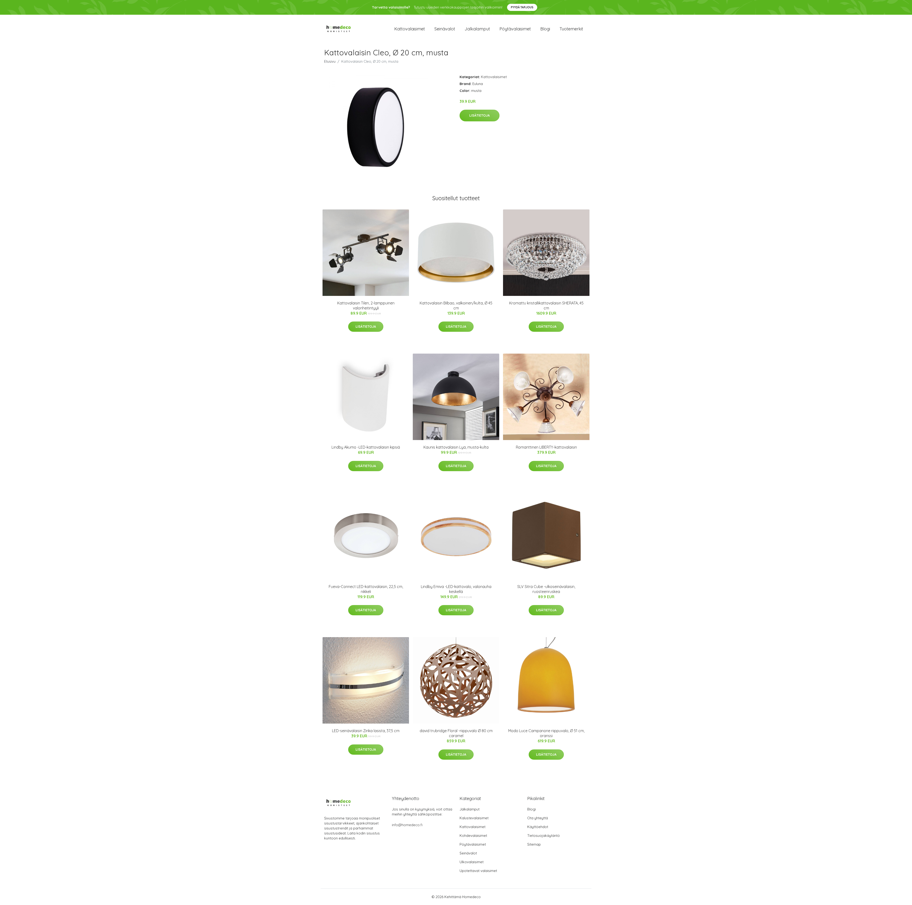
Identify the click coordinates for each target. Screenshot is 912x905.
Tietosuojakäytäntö (543, 835)
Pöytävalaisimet (515, 29)
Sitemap (534, 844)
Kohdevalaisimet (473, 835)
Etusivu (330, 61)
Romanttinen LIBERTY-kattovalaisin (546, 447)
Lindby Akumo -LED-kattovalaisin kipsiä (366, 447)
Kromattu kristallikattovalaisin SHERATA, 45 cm (546, 305)
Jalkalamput (477, 29)
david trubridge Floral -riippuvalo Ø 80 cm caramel (456, 733)
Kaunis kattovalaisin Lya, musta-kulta (456, 447)
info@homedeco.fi (407, 825)
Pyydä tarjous (522, 7)
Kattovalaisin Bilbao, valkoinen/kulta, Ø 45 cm (456, 305)
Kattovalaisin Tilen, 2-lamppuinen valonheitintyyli (365, 305)
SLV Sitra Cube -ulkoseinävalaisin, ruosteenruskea (546, 589)
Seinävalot (444, 29)
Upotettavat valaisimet (478, 870)
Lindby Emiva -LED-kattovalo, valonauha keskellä (456, 589)
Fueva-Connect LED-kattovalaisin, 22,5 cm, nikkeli (366, 589)
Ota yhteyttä (537, 818)
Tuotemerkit (571, 29)
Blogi (545, 29)
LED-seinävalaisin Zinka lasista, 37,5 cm (365, 730)
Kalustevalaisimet (474, 818)
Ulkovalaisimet (472, 862)
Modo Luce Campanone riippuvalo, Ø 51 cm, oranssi (546, 733)
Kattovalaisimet (409, 29)
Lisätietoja (479, 115)
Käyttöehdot (537, 826)
